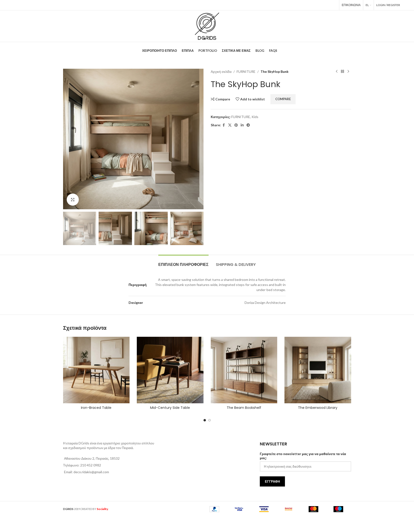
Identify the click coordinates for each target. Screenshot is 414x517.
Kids (255, 117)
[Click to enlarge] (73, 200)
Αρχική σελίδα (221, 71)
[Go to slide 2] (209, 420)
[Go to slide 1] (204, 420)
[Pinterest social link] (319, 5)
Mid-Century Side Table (170, 407)
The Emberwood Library (317, 407)
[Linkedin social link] (326, 5)
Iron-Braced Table (96, 407)
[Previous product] (337, 72)
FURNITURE (246, 71)
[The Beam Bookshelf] (244, 370)
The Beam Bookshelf (244, 407)
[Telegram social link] (333, 5)
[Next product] (348, 72)
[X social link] (312, 5)
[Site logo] (207, 26)
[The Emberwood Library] (317, 370)
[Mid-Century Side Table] (170, 370)
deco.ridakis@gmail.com (91, 472)
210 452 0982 (90, 465)
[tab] (183, 262)
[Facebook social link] (306, 5)
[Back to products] (342, 72)
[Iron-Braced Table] (96, 370)
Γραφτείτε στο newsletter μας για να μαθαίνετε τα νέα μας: (303, 456)
